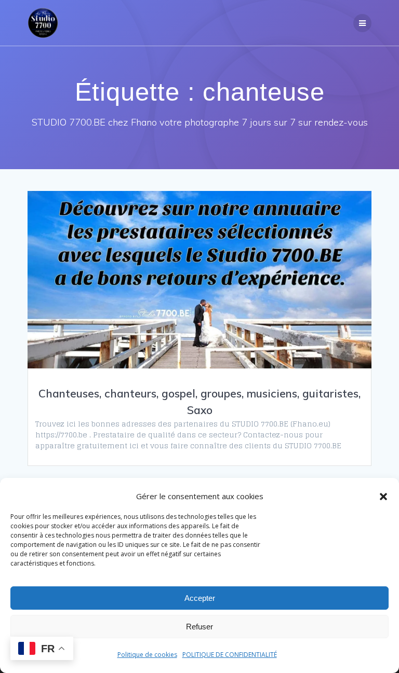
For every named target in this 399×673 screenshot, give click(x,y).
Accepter (199, 598)
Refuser (199, 626)
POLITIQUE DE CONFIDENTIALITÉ (229, 654)
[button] (383, 496)
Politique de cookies (147, 654)
